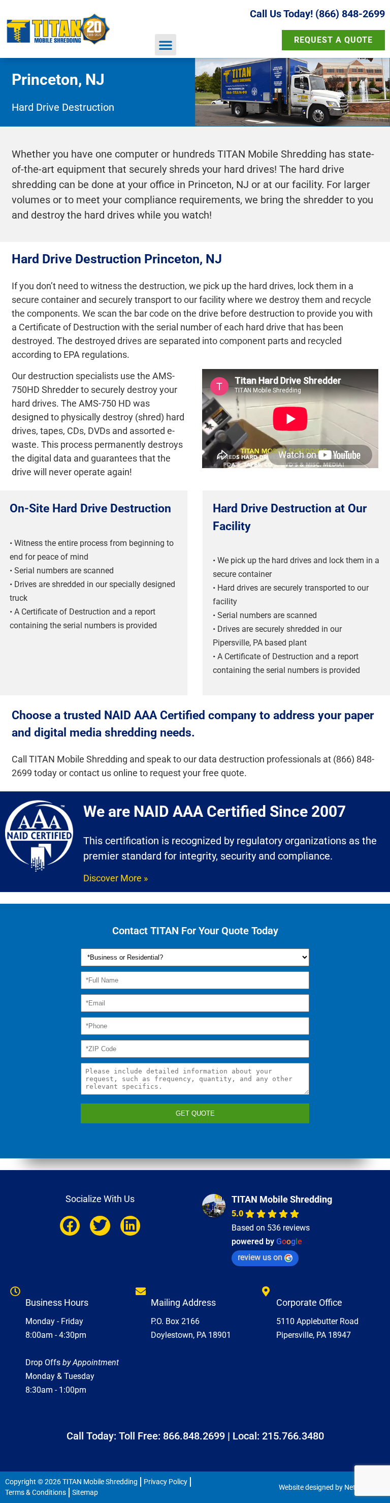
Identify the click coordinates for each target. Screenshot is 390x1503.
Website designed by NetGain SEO (332, 1487)
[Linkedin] (130, 1226)
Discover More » (115, 878)
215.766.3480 (293, 1436)
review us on (260, 1257)
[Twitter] (100, 1226)
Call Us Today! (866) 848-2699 (317, 14)
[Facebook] (70, 1226)
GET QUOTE (195, 1113)
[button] (165, 44)
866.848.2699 (194, 1436)
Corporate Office (309, 1302)
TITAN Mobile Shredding (282, 1199)
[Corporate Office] (266, 1291)
